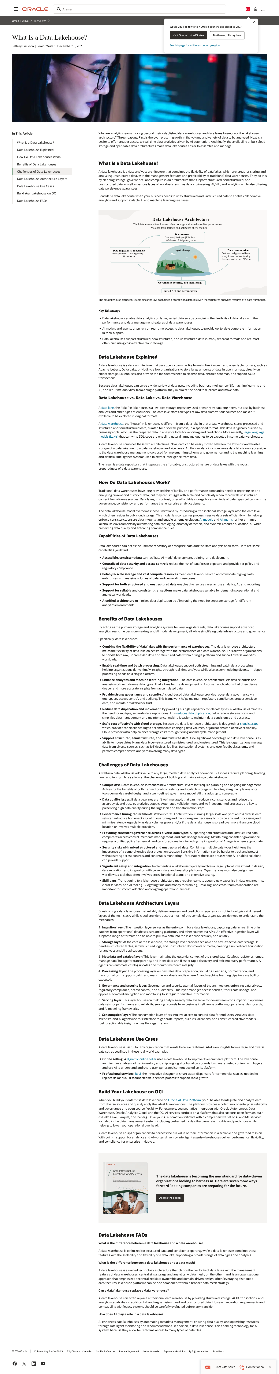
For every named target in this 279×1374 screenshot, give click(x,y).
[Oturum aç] (255, 9)
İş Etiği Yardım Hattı (199, 1351)
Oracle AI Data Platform (184, 1100)
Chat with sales (225, 1367)
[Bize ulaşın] (263, 9)
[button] (16, 9)
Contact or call (255, 1367)
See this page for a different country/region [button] (195, 45)
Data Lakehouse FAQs (32, 201)
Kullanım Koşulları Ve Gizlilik (48, 1351)
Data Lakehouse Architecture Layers (42, 179)
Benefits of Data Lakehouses (36, 164)
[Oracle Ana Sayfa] (35, 9)
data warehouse (112, 423)
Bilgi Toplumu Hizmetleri (79, 1351)
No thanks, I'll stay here (227, 35)
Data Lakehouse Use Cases (35, 186)
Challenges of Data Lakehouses (38, 171)
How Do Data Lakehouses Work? (39, 157)
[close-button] (270, 1367)
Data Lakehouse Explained (35, 150)
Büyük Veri (40, 21)
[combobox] (139, 9)
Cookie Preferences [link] (105, 1351)
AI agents (226, 519)
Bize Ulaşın (218, 1351)
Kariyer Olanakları (151, 1351)
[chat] (208, 1367)
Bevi (138, 1074)
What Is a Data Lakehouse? (35, 142)
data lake (107, 408)
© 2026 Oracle (19, 1351)
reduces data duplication (193, 713)
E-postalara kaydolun (174, 1351)
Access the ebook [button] (170, 1197)
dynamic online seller (141, 1059)
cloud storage (249, 723)
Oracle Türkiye (20, 21)
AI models (206, 519)
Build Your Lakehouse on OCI (37, 193)
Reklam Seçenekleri (129, 1351)
